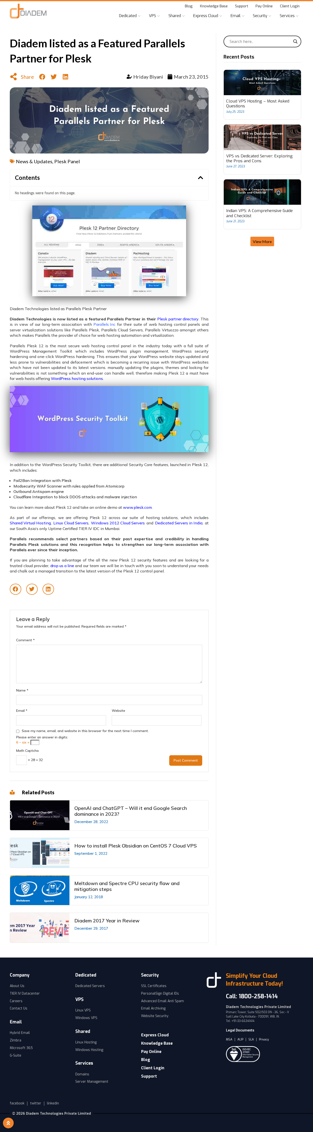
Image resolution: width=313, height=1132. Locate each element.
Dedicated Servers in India (178, 523)
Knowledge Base (214, 6)
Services (287, 15)
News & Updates (34, 161)
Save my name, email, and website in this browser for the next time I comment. (85, 731)
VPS (152, 15)
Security (260, 15)
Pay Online (264, 6)
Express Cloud (205, 15)
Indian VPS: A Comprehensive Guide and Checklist (259, 213)
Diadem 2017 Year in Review (107, 921)
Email (236, 15)
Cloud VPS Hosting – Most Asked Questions (257, 104)
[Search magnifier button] (295, 41)
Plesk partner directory (178, 319)
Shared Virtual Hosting (30, 523)
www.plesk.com (137, 507)
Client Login (290, 6)
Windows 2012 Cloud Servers (118, 523)
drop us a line (62, 565)
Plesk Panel (67, 161)
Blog (189, 6)
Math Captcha (27, 750)
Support (241, 6)
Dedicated (128, 15)
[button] (42, 76)
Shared (174, 15)
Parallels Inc (104, 324)
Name (22, 690)
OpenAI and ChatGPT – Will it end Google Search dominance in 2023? (130, 811)
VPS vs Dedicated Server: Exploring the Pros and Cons (259, 159)
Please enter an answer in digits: (42, 737)
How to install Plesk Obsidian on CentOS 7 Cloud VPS (135, 846)
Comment (25, 640)
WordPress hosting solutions (77, 378)
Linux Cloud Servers (71, 523)
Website (118, 710)
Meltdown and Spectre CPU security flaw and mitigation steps (126, 886)
